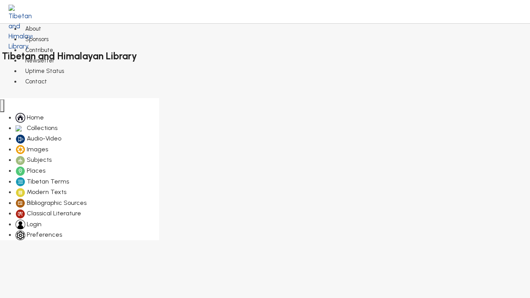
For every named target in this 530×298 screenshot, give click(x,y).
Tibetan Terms (47, 181)
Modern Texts (45, 192)
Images (36, 149)
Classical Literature (53, 213)
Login (33, 224)
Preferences (43, 234)
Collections (41, 128)
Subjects (38, 159)
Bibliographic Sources (56, 202)
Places (35, 170)
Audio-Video (43, 138)
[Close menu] (2, 105)
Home (34, 117)
